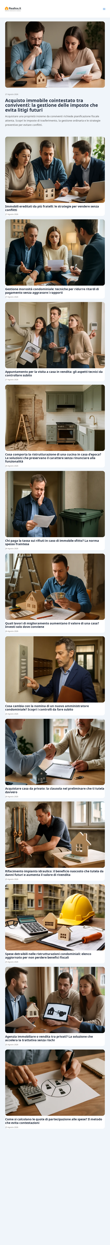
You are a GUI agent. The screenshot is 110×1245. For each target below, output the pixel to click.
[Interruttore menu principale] (104, 9)
